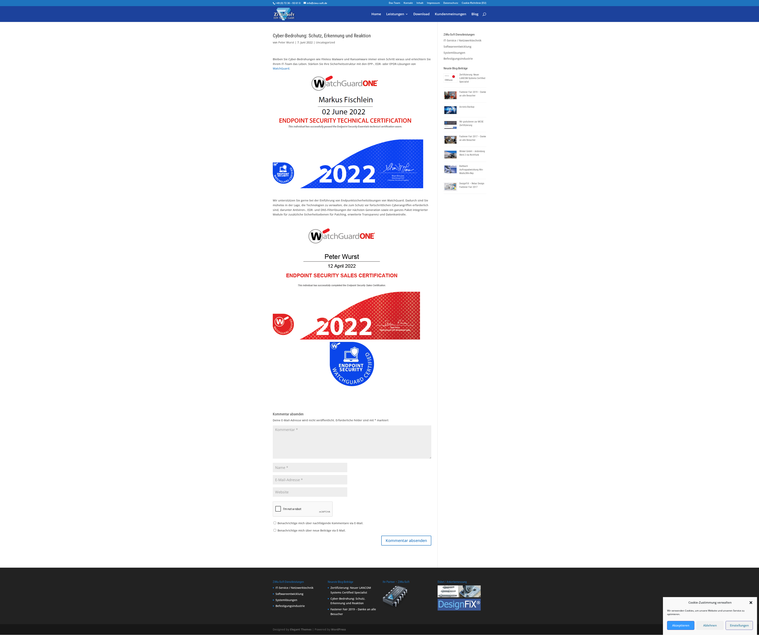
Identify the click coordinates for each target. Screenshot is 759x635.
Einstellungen (739, 625)
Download (421, 14)
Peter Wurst (286, 42)
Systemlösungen (454, 53)
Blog (474, 14)
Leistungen (395, 14)
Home (376, 14)
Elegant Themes (301, 629)
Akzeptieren (680, 625)
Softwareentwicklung (457, 46)
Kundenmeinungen (450, 14)
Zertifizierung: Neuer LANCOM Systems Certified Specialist (472, 78)
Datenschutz (450, 3)
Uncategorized (325, 42)
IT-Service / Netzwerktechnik (462, 40)
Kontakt (408, 3)
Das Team (394, 3)
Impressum (433, 3)
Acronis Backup (466, 106)
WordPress (338, 629)
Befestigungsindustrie (458, 58)
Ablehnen (710, 625)
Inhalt (419, 3)
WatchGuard (281, 68)
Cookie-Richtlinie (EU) (474, 3)
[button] (751, 603)
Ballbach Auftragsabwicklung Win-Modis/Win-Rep (471, 170)
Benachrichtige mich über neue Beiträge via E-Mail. (312, 530)
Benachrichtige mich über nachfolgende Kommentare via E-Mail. (320, 523)
